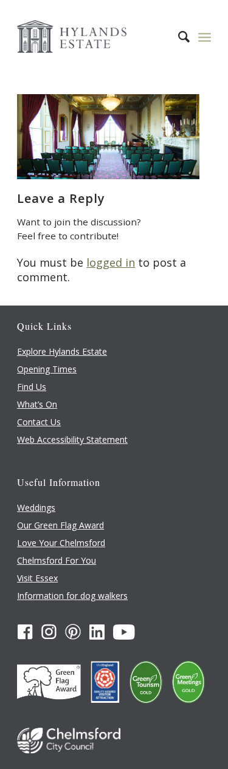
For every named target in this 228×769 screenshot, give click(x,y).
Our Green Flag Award (60, 525)
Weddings (36, 507)
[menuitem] (178, 36)
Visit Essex (37, 578)
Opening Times (47, 369)
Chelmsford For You (56, 560)
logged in (110, 262)
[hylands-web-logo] (94, 36)
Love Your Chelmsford (61, 543)
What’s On (37, 404)
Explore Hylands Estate (62, 351)
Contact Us (39, 422)
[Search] (178, 36)
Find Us (31, 386)
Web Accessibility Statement (72, 439)
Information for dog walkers (72, 595)
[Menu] (204, 36)
